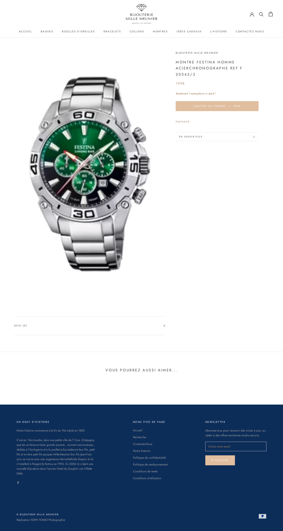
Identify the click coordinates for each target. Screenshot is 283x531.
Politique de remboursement (150, 464)
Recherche (139, 437)
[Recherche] (261, 14)
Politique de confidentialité (149, 458)
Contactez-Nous (250, 31)
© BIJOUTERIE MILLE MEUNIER (38, 514)
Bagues (47, 31)
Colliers (137, 31)
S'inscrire (220, 460)
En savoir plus (190, 136)
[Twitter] (199, 120)
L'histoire (218, 31)
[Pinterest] (204, 120)
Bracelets (112, 31)
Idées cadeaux (189, 31)
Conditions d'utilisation (147, 478)
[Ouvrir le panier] (271, 14)
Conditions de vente (145, 471)
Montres (160, 31)
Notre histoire (141, 451)
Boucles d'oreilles (78, 31)
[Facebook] (193, 120)
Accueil (25, 31)
